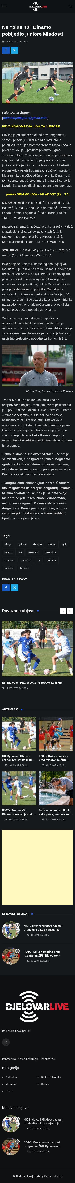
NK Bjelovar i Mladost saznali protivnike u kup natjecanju (17, 760)
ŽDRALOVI (24, 568)
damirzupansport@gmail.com (25, 118)
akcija (8, 544)
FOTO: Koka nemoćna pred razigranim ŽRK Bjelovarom (53, 760)
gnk (64, 544)
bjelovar (22, 544)
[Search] (70, 6)
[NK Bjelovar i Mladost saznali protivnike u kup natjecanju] (19, 734)
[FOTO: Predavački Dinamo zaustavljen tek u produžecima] (19, 788)
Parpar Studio (53, 1176)
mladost (9, 560)
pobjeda (51, 560)
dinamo (37, 544)
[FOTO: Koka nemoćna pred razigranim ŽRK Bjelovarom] (56, 734)
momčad (26, 560)
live (20, 552)
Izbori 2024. (48, 1059)
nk (39, 560)
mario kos (51, 552)
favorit (52, 544)
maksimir (33, 552)
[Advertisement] (37, 867)
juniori (8, 552)
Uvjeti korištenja (28, 1059)
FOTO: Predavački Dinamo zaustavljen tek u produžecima (18, 814)
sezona (9, 568)
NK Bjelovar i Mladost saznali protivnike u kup (32, 682)
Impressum (9, 1059)
